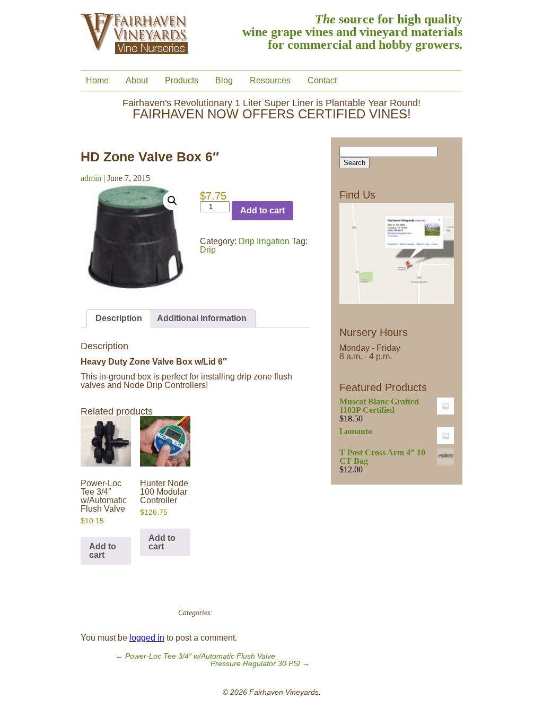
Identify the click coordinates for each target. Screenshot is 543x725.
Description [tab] (118, 318)
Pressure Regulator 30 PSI (260, 664)
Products (181, 80)
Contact (322, 80)
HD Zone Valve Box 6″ (150, 156)
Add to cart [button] (102, 550)
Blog (224, 80)
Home (97, 80)
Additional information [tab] (202, 318)
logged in (146, 637)
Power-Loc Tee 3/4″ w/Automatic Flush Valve (195, 656)
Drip (208, 249)
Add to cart (262, 210)
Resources (270, 80)
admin (91, 178)
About (137, 80)
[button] (172, 200)
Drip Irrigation (264, 241)
